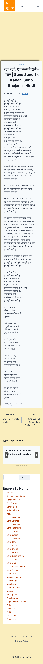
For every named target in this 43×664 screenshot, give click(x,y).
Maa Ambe (12, 573)
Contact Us (27, 637)
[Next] (36, 455)
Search (24, 477)
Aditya (10, 493)
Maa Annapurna (14, 577)
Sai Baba (11, 612)
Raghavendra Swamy (16, 602)
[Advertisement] (21, 34)
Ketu (9, 514)
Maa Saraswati (14, 587)
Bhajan (8, 404)
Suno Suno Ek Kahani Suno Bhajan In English (32, 420)
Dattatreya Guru (14, 500)
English (25, 93)
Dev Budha (12, 503)
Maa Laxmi (12, 584)
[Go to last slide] (6, 455)
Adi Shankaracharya (16, 496)
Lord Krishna (19, 404)
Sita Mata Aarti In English (11, 418)
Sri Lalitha (11, 616)
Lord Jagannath (14, 528)
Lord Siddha (12, 552)
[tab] (17, 465)
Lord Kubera (12, 535)
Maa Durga (12, 580)
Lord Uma (11, 563)
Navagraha (12, 595)
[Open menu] (38, 6)
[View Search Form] (22, 6)
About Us (15, 637)
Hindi (21, 64)
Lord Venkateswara (16, 566)
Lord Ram (11, 542)
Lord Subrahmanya (15, 556)
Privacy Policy (21, 641)
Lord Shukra (12, 549)
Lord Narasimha (14, 538)
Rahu (9, 605)
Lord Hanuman (14, 524)
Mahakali (11, 591)
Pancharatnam (13, 598)
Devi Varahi (12, 507)
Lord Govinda (13, 521)
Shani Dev (11, 609)
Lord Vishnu (12, 570)
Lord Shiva (12, 545)
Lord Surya (12, 559)
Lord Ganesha (13, 517)
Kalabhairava (13, 510)
